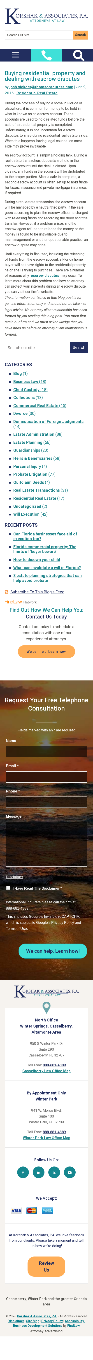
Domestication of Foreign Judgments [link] (48, 421)
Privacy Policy (62, 922)
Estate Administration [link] (33, 434)
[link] (46, 23)
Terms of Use (16, 929)
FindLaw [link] (73, 1325)
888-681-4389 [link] (54, 1065)
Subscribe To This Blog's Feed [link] (37, 592)
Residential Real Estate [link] (37, 93)
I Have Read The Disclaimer (37, 888)
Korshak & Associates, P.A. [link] (37, 1316)
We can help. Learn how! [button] (46, 651)
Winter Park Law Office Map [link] (46, 1138)
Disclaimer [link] (16, 1321)
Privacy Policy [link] (52, 1321)
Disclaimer (14, 877)
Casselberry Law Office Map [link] (46, 1071)
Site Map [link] (32, 1321)
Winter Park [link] (46, 1099)
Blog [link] (17, 373)
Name (11, 741)
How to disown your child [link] (36, 559)
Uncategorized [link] (27, 506)
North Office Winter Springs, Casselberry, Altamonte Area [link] (46, 1026)
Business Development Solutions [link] (38, 1325)
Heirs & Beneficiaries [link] (32, 458)
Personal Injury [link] (27, 466)
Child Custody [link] (26, 389)
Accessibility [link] (75, 1321)
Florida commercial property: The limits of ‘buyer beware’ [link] (44, 549)
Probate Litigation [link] (30, 474)
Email (12, 766)
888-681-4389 (17, 908)
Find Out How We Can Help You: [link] (46, 610)
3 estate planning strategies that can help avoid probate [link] (47, 578)
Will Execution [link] (26, 514)
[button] (15, 54)
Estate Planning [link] (27, 442)
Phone (13, 791)
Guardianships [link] (26, 450)
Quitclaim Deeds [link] (28, 482)
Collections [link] (24, 397)
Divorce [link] (20, 413)
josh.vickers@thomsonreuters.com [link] (41, 87)
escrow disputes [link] (45, 275)
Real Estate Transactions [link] (36, 490)
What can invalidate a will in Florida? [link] (47, 567)
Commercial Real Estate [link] (35, 405)
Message (13, 816)
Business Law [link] (25, 381)
